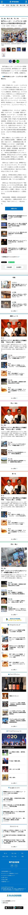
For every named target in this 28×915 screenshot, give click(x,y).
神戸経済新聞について (6, 871)
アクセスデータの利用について (8, 875)
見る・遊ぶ (13, 5)
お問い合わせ (5, 877)
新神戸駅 (8, 25)
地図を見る (14, 208)
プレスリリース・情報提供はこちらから (10, 873)
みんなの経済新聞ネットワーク (14, 896)
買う (18, 5)
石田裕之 (20, 25)
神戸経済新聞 (14, 2)
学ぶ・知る (16, 18)
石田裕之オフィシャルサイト (10, 257)
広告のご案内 (5, 879)
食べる (7, 5)
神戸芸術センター (14, 25)
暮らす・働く (22, 5)
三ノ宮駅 (3, 25)
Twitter (16, 865)
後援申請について (5, 881)
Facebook (12, 865)
